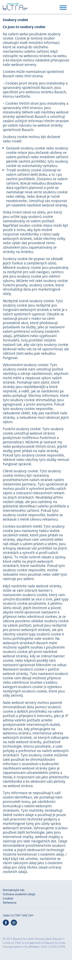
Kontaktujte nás (13, 890)
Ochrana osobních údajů (19, 894)
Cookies (8, 898)
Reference (9, 903)
